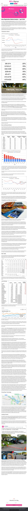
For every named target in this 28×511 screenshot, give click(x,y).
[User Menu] (24, 3)
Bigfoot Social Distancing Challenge (17, 107)
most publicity (13, 231)
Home (11, 5)
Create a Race (15, 3)
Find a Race (12, 3)
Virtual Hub (22, 409)
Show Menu (2, 3)
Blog (13, 5)
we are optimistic (10, 471)
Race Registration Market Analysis (9, 21)
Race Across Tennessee (11, 106)
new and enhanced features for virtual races (9, 409)
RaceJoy (13, 407)
